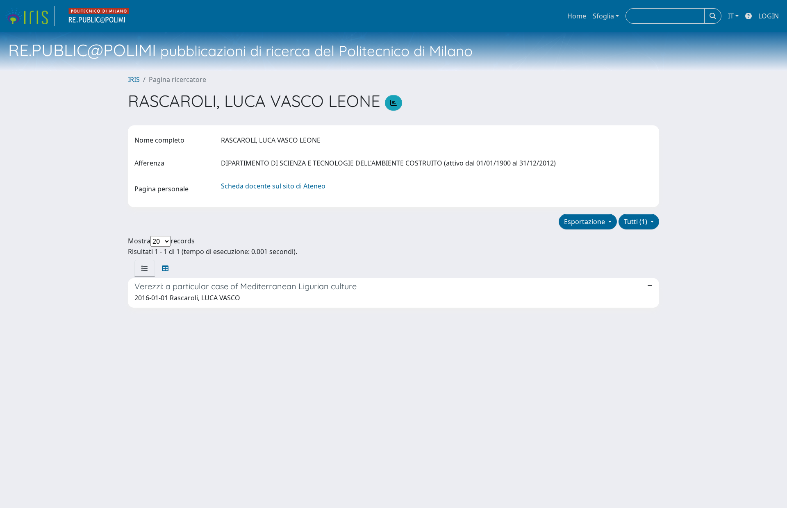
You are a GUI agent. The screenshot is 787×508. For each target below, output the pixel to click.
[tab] (144, 268)
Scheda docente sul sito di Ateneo (273, 185)
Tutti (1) (636, 221)
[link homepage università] (99, 16)
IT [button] (731, 15)
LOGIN (768, 15)
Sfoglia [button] (603, 15)
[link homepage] (30, 16)
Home (576, 15)
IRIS (134, 79)
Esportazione (585, 221)
